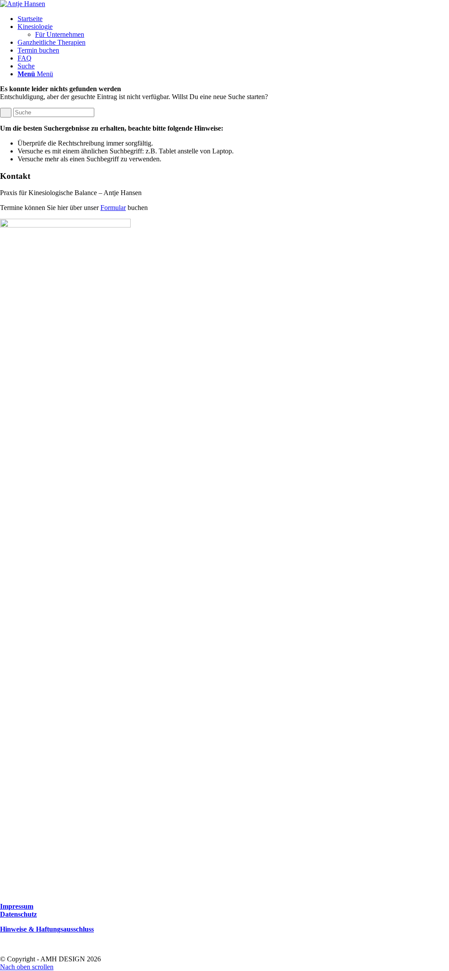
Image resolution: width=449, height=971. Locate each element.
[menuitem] (233, 19)
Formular (113, 207)
